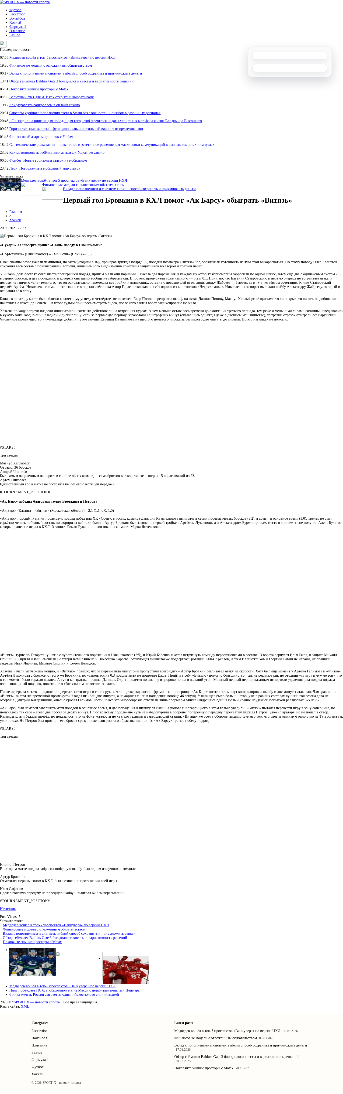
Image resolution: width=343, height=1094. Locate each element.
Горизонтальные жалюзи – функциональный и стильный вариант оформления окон (76, 129)
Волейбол (17, 18)
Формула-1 (18, 27)
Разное (14, 35)
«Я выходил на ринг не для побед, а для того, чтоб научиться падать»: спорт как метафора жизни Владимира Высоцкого (105, 121)
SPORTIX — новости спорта (37, 1002)
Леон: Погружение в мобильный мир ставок (44, 168)
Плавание (17, 31)
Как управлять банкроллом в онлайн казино (44, 105)
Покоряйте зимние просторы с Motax (38, 89)
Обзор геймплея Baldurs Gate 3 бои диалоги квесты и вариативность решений (71, 81)
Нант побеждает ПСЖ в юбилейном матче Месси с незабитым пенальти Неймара (74, 990)
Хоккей (15, 22)
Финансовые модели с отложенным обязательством (50, 65)
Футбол (15, 10)
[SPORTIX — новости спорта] (25, 2)
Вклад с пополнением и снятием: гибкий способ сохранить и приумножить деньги (75, 73)
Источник (8, 909)
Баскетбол (17, 14)
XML (25, 1006)
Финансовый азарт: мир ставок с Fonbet (41, 137)
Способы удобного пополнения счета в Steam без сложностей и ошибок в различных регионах (85, 113)
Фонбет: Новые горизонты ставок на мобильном (48, 160)
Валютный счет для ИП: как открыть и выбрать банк (51, 97)
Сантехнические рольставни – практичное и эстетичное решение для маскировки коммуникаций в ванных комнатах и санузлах (111, 145)
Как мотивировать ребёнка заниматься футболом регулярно (57, 152)
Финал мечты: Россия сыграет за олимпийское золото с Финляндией (64, 994)
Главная (15, 212)
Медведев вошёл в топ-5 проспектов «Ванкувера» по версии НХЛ (62, 57)
